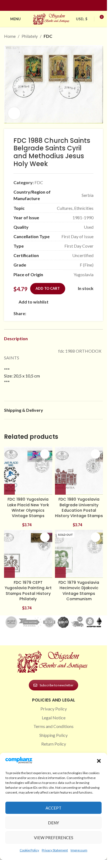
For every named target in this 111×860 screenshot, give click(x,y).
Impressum (79, 850)
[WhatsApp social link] (68, 313)
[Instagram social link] (50, 5)
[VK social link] (74, 313)
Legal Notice (53, 717)
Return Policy (53, 743)
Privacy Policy (53, 708)
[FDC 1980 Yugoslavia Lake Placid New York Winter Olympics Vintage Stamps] (28, 471)
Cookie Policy (29, 850)
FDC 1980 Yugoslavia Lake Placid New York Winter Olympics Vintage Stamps (28, 507)
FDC (48, 36)
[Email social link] (42, 313)
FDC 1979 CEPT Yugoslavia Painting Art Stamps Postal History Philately (28, 590)
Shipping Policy (53, 735)
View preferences (53, 837)
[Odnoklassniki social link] (61, 313)
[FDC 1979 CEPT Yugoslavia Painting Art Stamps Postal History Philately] (28, 554)
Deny (53, 822)
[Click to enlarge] (14, 113)
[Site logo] (52, 18)
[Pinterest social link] (57, 5)
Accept (53, 807)
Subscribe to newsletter (57, 685)
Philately (30, 36)
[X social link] (36, 313)
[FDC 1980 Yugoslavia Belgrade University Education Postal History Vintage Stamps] (79, 471)
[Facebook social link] (44, 5)
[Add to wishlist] (45, 454)
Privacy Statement (55, 850)
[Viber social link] (87, 313)
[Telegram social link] (81, 313)
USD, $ (81, 19)
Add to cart (48, 288)
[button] (99, 761)
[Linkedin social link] (63, 5)
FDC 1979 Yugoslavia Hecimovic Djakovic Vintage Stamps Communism (78, 590)
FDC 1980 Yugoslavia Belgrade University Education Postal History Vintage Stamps (79, 507)
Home (10, 36)
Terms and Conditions (53, 726)
